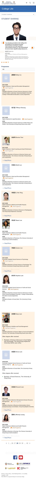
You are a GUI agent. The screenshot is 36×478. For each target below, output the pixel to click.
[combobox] (18, 69)
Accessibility (24, 473)
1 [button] (1, 62)
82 (27, 443)
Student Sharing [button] (7, 14)
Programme (5, 66)
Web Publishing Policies (16, 473)
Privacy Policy (8, 473)
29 (20, 443)
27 (15, 443)
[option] (18, 40)
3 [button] (6, 62)
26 (12, 443)
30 (22, 443)
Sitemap (3, 473)
